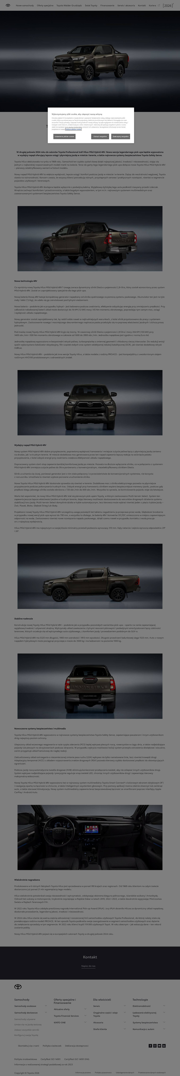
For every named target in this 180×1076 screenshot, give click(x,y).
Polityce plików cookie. (73, 129)
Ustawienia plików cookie (64, 136)
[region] (91, 125)
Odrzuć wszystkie (100, 136)
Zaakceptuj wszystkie (121, 136)
